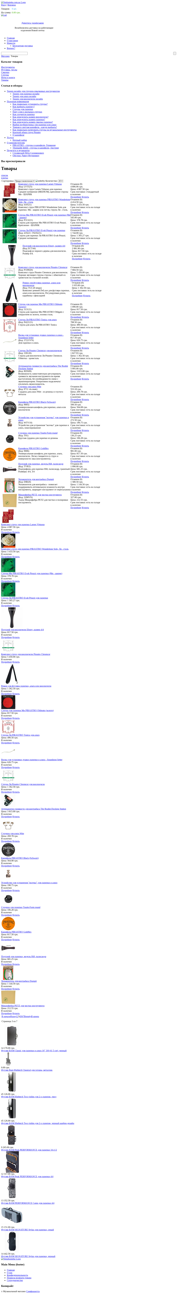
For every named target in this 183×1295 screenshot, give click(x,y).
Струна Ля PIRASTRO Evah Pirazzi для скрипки (41, 230)
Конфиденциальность (17, 1275)
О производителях (16, 142)
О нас (9, 1272)
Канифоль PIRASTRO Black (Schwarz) (37, 402)
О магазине (12, 40)
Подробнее (75, 197)
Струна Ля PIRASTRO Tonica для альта (37, 319)
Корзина (12, 5)
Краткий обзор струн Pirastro (27, 132)
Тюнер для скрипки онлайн (26, 94)
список (4, 175)
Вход (3, 5)
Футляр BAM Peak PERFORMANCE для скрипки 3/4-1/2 (29, 1150)
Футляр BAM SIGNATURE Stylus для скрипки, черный (28, 1256)
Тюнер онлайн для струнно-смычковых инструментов (33, 91)
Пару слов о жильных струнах (27, 112)
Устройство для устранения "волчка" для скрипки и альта (29, 882)
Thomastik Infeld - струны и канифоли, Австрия (36, 148)
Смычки (5, 72)
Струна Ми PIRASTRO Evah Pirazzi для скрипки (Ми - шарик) (31, 573)
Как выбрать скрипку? (24, 106)
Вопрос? (11, 48)
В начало (6, 1016)
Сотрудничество (15, 1280)
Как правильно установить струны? (30, 104)
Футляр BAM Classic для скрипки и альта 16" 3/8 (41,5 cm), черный (34, 1050)
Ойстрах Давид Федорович (26, 155)
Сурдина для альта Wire (29, 386)
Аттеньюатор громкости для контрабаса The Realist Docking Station (33, 809)
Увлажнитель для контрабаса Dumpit (36, 479)
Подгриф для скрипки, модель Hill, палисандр (40, 464)
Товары (4, 80)
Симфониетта (33, 1291)
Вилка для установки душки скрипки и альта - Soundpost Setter (31, 759)
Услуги (10, 137)
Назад (13, 1016)
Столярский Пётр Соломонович (28, 153)
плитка (4, 178)
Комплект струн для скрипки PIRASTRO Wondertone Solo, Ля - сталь (34, 549)
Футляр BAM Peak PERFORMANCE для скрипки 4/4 (27, 1176)
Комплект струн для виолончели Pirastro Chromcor (42, 267)
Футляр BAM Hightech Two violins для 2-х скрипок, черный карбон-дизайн (37, 1123)
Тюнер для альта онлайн (24, 96)
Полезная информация (18, 101)
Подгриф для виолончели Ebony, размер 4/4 (44, 246)
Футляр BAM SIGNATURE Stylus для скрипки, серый (27, 1229)
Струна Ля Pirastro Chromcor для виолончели (40, 350)
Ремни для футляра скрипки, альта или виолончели (26, 686)
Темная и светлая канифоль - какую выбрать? (35, 127)
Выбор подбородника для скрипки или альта (34, 124)
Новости (11, 43)
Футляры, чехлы (9, 70)
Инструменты (8, 67)
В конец (35, 1016)
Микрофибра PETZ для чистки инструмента (40, 495)
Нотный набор (20, 140)
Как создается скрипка (24, 114)
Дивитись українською (32, 23)
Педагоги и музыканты (18, 150)
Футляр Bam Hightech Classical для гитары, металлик (26, 1070)
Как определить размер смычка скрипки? (33, 122)
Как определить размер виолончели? (30, 117)
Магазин (5, 56)
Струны (5, 75)
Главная (11, 38)
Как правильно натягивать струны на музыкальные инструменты (45, 130)
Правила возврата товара (19, 1278)
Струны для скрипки (23, 109)
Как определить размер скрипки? (29, 119)
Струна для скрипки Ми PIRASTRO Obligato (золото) (27, 710)
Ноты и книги (8, 77)
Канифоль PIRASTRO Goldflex (33, 448)
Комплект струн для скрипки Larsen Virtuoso (40, 184)
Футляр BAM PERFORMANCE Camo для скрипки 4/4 (27, 1203)
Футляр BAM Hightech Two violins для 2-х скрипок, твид (28, 1096)
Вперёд (27, 1016)
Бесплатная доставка (23, 45)
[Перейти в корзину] (4, 15)
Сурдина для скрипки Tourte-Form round (37, 433)
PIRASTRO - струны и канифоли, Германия (34, 145)
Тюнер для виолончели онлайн (28, 99)
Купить (85, 197)
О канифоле (18, 135)
